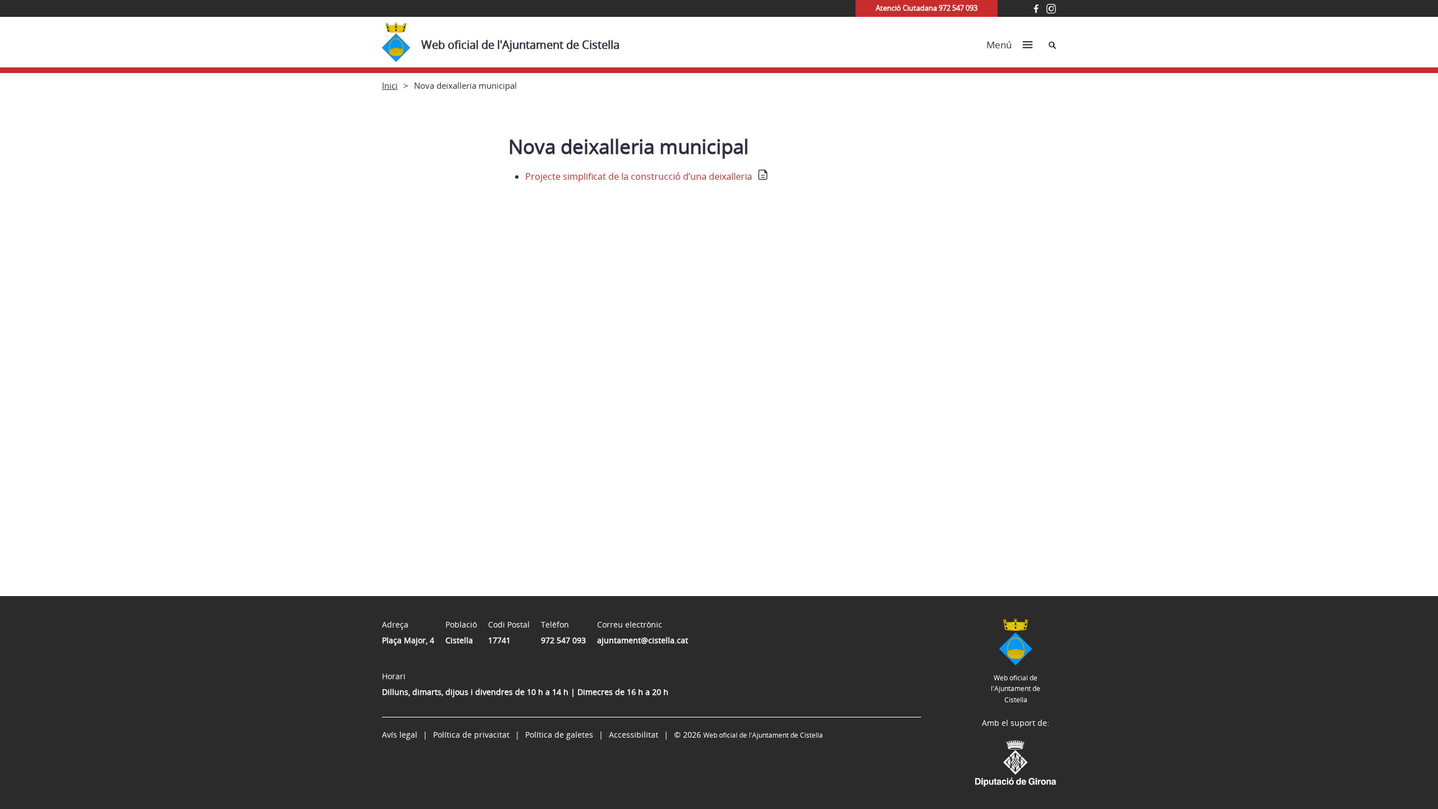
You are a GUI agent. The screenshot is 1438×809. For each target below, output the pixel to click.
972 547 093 (563, 640)
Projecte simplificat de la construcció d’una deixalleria (638, 176)
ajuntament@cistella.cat (642, 640)
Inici (390, 85)
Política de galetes (559, 734)
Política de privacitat (471, 734)
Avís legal (399, 734)
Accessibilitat (633, 734)
